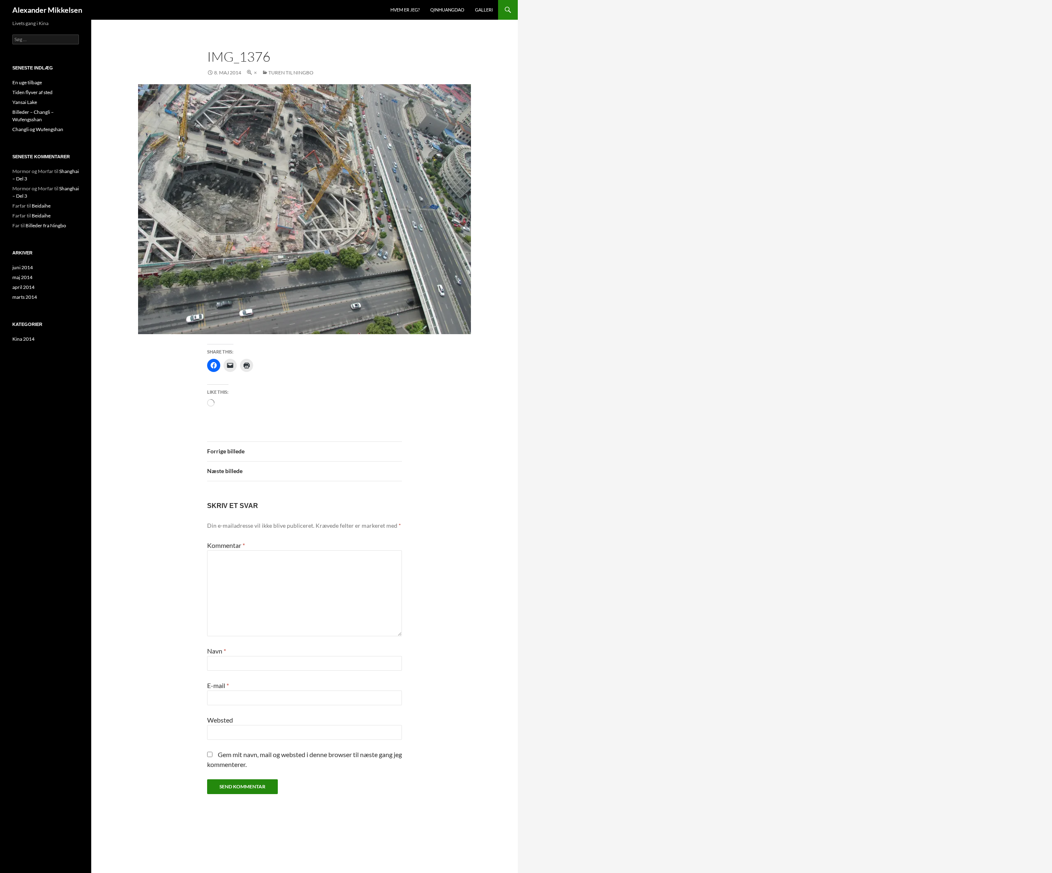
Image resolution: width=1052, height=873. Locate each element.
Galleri (484, 9)
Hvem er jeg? (405, 9)
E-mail (218, 685)
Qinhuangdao (447, 9)
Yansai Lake (24, 102)
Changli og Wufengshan (37, 129)
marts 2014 (24, 297)
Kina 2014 (23, 339)
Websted (220, 720)
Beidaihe (41, 206)
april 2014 (23, 287)
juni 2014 (22, 267)
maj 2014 (22, 277)
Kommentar (226, 545)
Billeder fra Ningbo (45, 225)
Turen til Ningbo (291, 72)
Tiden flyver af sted (32, 92)
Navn (216, 651)
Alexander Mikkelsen (47, 9)
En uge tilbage (27, 82)
